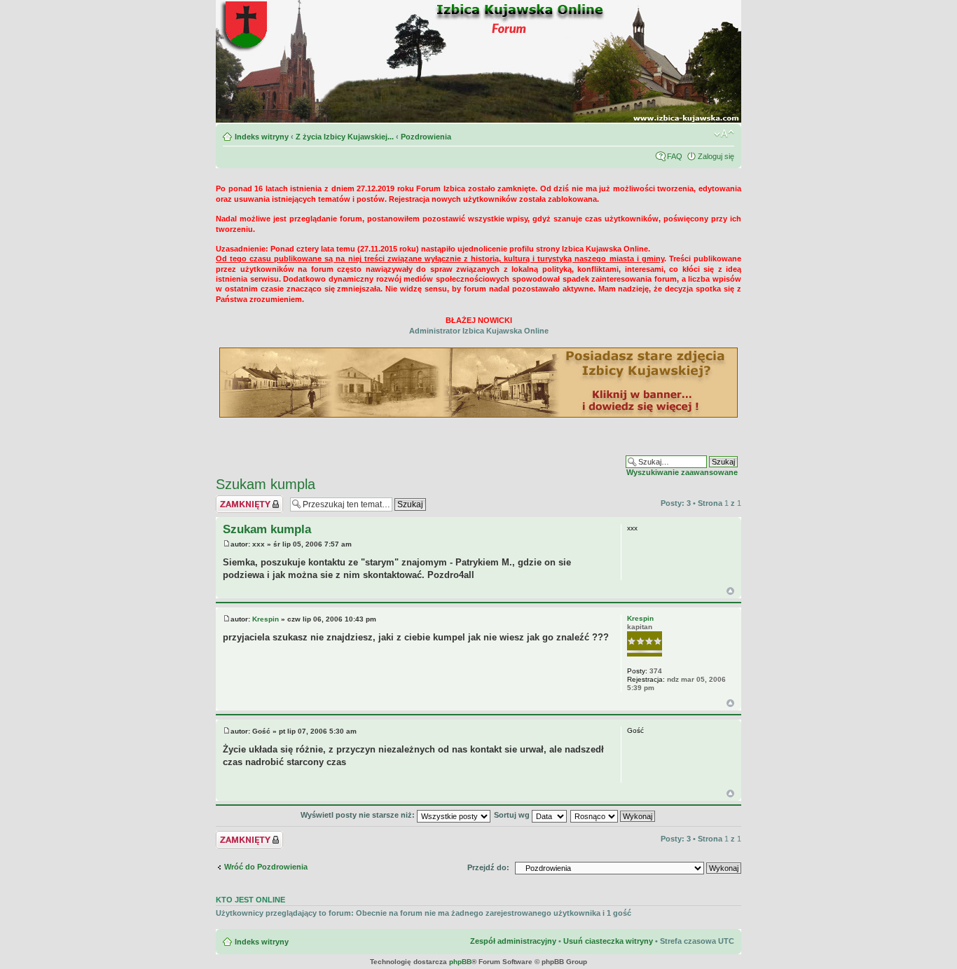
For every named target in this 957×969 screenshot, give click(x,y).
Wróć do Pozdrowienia (266, 867)
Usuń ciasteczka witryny (608, 941)
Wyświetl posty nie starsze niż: (359, 815)
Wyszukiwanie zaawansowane (682, 472)
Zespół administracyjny (513, 941)
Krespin (265, 619)
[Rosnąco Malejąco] (613, 815)
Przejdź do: (488, 867)
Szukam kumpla (265, 484)
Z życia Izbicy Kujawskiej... (345, 136)
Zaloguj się (716, 156)
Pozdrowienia (426, 136)
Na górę (730, 591)
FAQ (674, 156)
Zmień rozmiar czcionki (724, 134)
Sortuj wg (513, 815)
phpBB (460, 961)
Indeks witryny (262, 136)
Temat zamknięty (247, 499)
